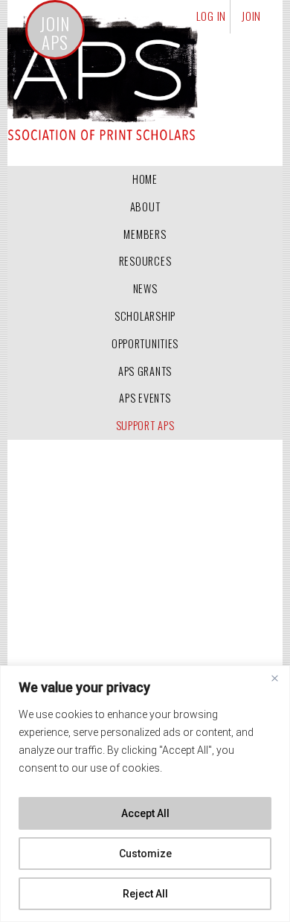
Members (144, 234)
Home (145, 179)
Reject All (145, 894)
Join (251, 15)
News (145, 288)
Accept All (145, 813)
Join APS (54, 33)
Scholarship (145, 316)
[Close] (274, 678)
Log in (211, 15)
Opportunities (145, 343)
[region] (145, 793)
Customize (145, 853)
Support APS (145, 425)
